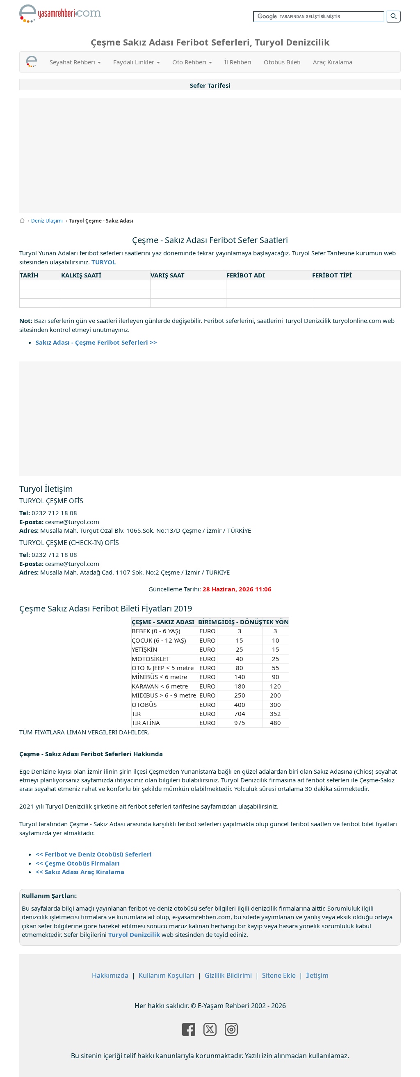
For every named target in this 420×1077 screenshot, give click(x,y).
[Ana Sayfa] (22, 220)
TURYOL (103, 262)
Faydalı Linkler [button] (134, 62)
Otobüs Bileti (282, 62)
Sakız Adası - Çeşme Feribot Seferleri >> (96, 342)
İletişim (317, 975)
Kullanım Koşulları (166, 975)
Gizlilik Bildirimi (228, 975)
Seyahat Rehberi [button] (73, 62)
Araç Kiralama (332, 62)
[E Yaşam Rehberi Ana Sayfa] (60, 13)
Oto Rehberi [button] (190, 62)
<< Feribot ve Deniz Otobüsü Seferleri (94, 854)
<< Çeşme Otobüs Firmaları (78, 863)
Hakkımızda (110, 975)
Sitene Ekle (279, 975)
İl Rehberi (237, 62)
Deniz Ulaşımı (47, 220)
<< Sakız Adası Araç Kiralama (80, 872)
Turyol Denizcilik (134, 934)
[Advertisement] (216, 155)
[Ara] (393, 16)
